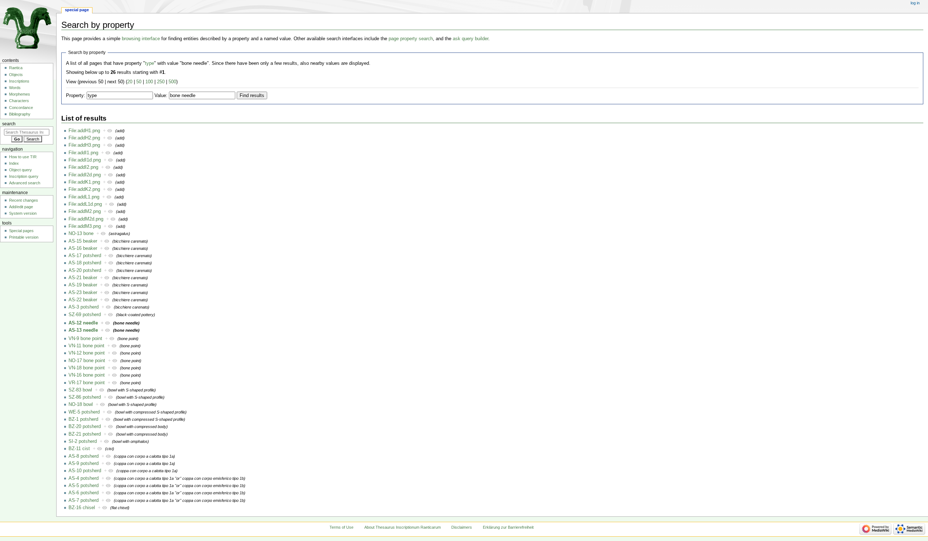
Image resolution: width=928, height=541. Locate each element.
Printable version (23, 237)
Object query (20, 170)
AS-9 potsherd (84, 463)
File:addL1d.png (85, 204)
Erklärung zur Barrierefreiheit (508, 527)
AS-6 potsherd (84, 492)
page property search (411, 38)
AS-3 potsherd (84, 307)
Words (15, 87)
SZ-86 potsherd (85, 397)
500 (172, 81)
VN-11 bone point (86, 345)
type (149, 63)
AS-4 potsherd (84, 478)
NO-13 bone (81, 233)
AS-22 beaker (83, 299)
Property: (75, 95)
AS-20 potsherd (85, 270)
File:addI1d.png (85, 160)
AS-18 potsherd (85, 262)
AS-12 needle (83, 323)
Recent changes (23, 200)
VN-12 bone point (87, 353)
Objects (16, 74)
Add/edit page (21, 207)
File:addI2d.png (85, 174)
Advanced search (24, 183)
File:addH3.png (84, 145)
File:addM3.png (85, 226)
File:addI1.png (83, 152)
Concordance (21, 107)
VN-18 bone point (87, 367)
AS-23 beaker (83, 292)
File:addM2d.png (86, 219)
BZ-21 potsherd (85, 434)
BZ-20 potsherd (85, 426)
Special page (77, 10)
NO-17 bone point (87, 360)
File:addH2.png (84, 138)
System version (23, 213)
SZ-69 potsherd (85, 314)
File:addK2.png (84, 189)
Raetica (15, 68)
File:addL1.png (84, 197)
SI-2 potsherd (83, 441)
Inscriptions (19, 81)
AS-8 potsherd (84, 456)
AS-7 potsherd (84, 500)
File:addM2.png (85, 211)
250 (161, 81)
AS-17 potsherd (85, 255)
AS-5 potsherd (84, 485)
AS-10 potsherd (85, 470)
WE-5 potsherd (84, 412)
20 (129, 81)
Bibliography (19, 114)
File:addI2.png (83, 167)
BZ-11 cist (79, 448)
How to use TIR (23, 157)
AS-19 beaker (83, 285)
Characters (19, 100)
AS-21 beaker (83, 277)
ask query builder (470, 38)
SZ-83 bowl (80, 390)
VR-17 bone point (87, 382)
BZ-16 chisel (82, 507)
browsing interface (141, 38)
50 (138, 81)
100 (149, 81)
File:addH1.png (84, 130)
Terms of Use (341, 527)
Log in (915, 3)
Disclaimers (461, 527)
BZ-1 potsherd (83, 419)
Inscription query (23, 176)
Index (14, 163)
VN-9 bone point (85, 338)
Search (9, 124)
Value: (160, 95)
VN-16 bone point (87, 375)
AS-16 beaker (83, 248)
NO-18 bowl (81, 404)
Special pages (21, 230)
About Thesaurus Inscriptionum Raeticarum (402, 527)
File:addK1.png (84, 182)
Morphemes (19, 94)
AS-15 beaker (83, 241)
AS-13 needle (83, 330)
